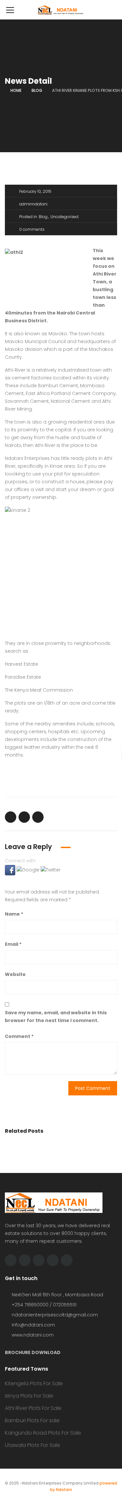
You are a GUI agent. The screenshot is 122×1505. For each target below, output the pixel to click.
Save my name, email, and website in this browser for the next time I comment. (56, 1016)
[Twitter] (11, 1260)
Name (14, 914)
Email (13, 944)
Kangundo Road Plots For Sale (43, 1433)
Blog (37, 90)
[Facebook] (25, 1260)
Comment (19, 1036)
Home (15, 90)
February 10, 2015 (35, 191)
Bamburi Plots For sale (32, 1420)
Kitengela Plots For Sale (34, 1383)
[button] (11, 870)
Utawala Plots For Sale (32, 1445)
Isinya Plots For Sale (29, 1396)
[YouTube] (53, 1260)
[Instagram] (67, 1260)
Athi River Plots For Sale (33, 1408)
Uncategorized (64, 216)
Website (15, 974)
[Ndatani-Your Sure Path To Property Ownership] (61, 9)
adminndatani (33, 204)
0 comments (32, 229)
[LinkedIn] (39, 1260)
